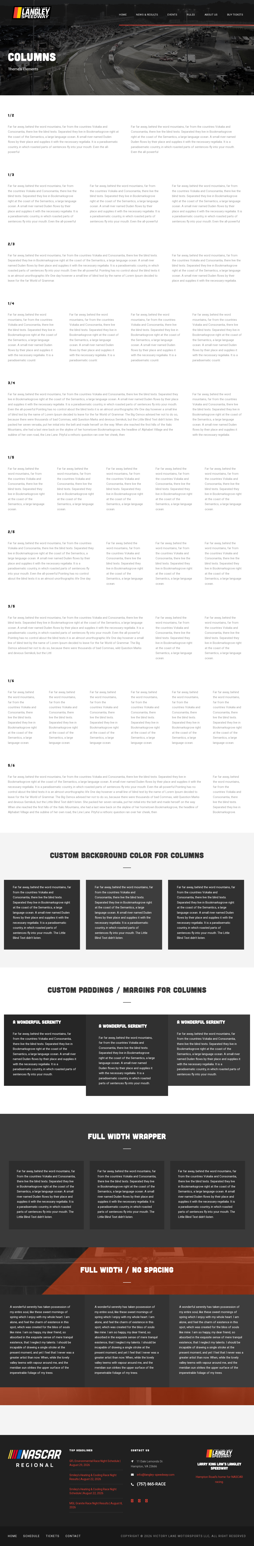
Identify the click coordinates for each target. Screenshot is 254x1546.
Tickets (53, 1536)
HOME (123, 14)
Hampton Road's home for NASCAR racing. (219, 1473)
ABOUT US (211, 14)
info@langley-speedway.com (155, 1474)
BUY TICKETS (235, 14)
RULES (191, 14)
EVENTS (172, 14)
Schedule (31, 1536)
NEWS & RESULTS (147, 14)
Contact (73, 1536)
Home (12, 1536)
